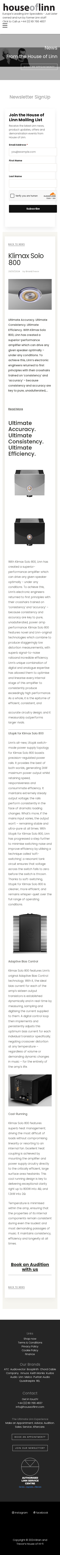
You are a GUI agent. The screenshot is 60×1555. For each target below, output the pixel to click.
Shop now (30, 1339)
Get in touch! (30, 1399)
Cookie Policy (30, 1350)
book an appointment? (39, 66)
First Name (15, 160)
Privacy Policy (30, 1346)
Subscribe (33, 208)
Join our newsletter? (30, 1448)
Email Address (18, 144)
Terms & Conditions (30, 1342)
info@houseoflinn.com (30, 1407)
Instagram (21, 1512)
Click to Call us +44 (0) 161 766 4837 (24, 21)
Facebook (42, 1512)
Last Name (15, 176)
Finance (30, 1354)
